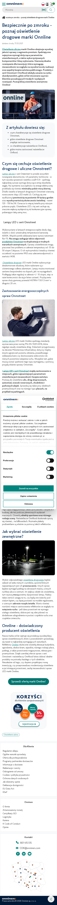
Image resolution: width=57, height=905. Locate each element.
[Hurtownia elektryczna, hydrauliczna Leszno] (21, 876)
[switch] (50, 460)
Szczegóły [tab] (27, 407)
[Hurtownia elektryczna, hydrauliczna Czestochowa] (29, 882)
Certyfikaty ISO (10, 813)
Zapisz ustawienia (28, 496)
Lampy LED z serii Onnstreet (16, 371)
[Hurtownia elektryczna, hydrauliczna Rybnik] (26, 886)
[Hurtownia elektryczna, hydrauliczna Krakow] (32, 886)
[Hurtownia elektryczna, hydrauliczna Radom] (35, 878)
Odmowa (28, 504)
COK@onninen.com (30, 848)
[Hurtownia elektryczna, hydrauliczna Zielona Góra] (15, 876)
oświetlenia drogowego (33, 580)
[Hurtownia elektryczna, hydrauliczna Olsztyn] (32, 865)
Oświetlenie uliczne (11, 49)
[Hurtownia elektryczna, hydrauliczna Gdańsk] (27, 862)
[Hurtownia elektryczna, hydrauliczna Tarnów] (35, 886)
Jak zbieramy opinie (11, 782)
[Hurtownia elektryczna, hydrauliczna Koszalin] (18, 862)
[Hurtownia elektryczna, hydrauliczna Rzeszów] (39, 886)
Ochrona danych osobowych (15, 778)
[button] (51, 899)
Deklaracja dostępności (13, 785)
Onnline (15, 644)
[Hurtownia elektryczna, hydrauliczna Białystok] (42, 869)
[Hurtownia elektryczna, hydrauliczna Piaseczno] (35, 875)
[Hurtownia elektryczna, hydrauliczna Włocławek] (28, 871)
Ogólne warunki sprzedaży (14, 754)
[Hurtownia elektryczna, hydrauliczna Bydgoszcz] (25, 869)
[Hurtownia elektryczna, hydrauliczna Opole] (24, 883)
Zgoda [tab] (10, 407)
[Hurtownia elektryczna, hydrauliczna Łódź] (29, 877)
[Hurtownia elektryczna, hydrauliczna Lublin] (40, 879)
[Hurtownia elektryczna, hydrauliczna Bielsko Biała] (28, 887)
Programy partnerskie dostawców (18, 761)
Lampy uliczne (8, 174)
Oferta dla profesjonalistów (15, 758)
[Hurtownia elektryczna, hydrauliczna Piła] (20, 869)
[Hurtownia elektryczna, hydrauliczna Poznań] (20, 872)
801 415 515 (26, 842)
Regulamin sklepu (10, 751)
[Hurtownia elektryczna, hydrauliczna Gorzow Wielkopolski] (15, 871)
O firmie (6, 806)
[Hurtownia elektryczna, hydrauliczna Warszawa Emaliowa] (35, 874)
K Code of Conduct (11, 824)
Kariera (6, 820)
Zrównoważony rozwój (13, 810)
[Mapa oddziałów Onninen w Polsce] (28, 891)
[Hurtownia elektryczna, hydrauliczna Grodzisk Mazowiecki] (33, 874)
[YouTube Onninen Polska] (30, 854)
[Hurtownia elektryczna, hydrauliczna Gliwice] (27, 884)
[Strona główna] (4, 17)
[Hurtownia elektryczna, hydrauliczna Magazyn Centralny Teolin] (30, 876)
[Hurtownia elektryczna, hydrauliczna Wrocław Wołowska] (21, 880)
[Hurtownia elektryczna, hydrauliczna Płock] (31, 873)
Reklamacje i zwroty (11, 768)
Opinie (5, 827)
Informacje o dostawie (13, 764)
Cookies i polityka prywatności (16, 775)
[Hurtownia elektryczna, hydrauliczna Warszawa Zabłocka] (36, 873)
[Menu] (4, 4)
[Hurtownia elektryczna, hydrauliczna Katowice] (28, 885)
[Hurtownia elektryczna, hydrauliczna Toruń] (26, 869)
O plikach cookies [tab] (45, 407)
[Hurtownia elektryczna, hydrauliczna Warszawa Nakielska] (35, 873)
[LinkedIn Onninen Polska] (24, 854)
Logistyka (7, 817)
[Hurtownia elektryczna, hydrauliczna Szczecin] (13, 867)
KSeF (5, 792)
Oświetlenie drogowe (11, 262)
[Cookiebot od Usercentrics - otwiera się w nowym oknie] (42, 399)
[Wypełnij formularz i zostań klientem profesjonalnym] (28, 728)
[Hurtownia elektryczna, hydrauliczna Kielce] (34, 881)
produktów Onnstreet (12, 241)
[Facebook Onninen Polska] (18, 854)
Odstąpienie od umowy (13, 771)
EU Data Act (8, 788)
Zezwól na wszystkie (28, 488)
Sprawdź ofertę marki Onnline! (28, 681)
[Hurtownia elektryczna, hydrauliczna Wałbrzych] (19, 882)
